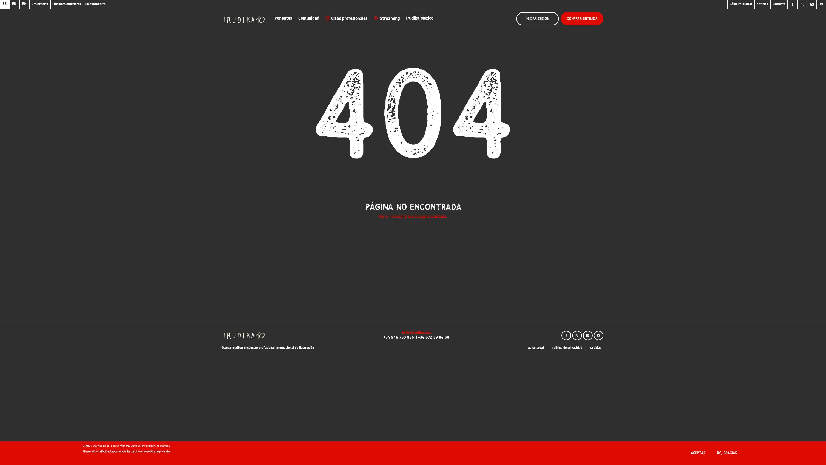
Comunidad (308, 18)
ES (4, 4)
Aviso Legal (536, 348)
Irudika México (419, 18)
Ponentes (283, 18)
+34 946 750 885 (399, 338)
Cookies (595, 348)
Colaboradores (95, 4)
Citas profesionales (349, 19)
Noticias (762, 4)
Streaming (390, 19)
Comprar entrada (582, 18)
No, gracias (727, 453)
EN (24, 4)
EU (14, 4)
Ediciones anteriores (66, 4)
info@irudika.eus (416, 333)
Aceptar (698, 453)
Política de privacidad (567, 348)
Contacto (779, 4)
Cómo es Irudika (741, 4)
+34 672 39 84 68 (433, 338)
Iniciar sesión (537, 18)
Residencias (40, 4)
